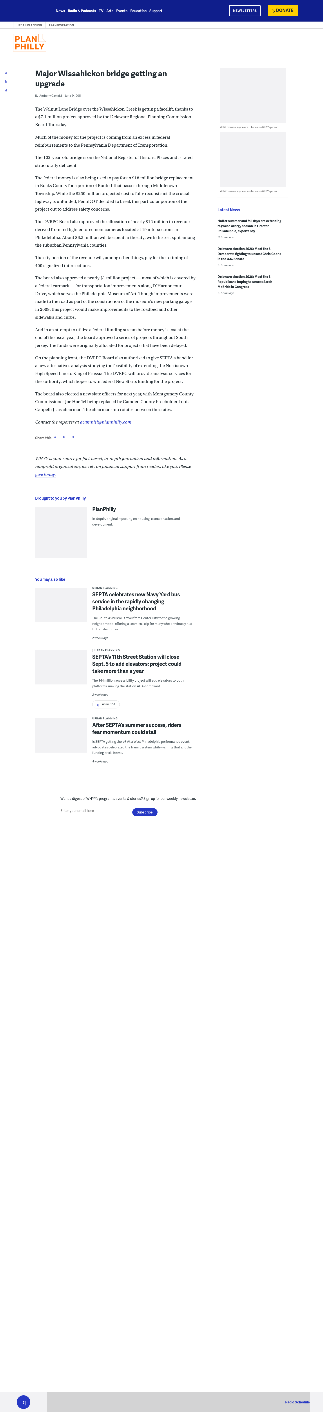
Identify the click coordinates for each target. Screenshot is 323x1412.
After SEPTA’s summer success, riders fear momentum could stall (136, 728)
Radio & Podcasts (82, 10)
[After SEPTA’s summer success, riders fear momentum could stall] (61, 738)
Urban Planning (29, 25)
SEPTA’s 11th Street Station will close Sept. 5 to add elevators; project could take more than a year (136, 663)
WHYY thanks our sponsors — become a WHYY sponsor (249, 127)
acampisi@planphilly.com (105, 422)
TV (101, 10)
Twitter (64, 437)
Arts (109, 10)
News (60, 10)
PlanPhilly (104, 509)
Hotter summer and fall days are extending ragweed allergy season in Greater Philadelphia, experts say (249, 225)
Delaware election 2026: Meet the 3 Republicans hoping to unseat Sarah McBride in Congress (245, 281)
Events (121, 10)
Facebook (55, 437)
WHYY (29, 10)
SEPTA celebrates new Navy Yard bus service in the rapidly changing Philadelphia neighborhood (136, 601)
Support (155, 10)
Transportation (61, 25)
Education (138, 10)
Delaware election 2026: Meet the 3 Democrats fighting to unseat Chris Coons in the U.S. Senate (249, 253)
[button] (23, 1402)
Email (72, 437)
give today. (45, 474)
